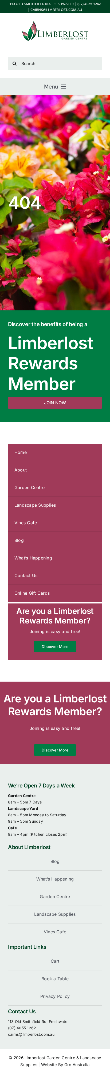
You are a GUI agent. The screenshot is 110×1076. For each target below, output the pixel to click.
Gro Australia (77, 1064)
